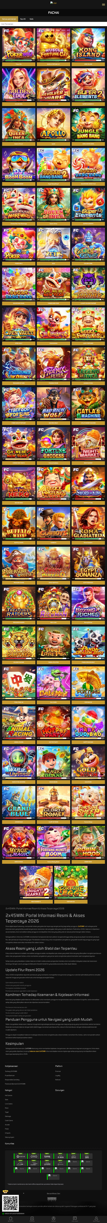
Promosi (58, 1071)
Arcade (7, 1125)
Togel (6, 1112)
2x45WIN (81, 926)
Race (6, 1108)
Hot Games (8, 1095)
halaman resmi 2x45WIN (38, 1051)
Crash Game (9, 1120)
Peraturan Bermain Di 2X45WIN (15, 1084)
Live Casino (8, 1104)
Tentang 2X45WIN (11, 1071)
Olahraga (8, 1116)
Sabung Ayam (9, 1137)
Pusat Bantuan (10, 1075)
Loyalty (57, 1075)
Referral (57, 1080)
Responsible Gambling (12, 1080)
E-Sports (7, 1133)
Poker (7, 1129)
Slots (6, 1100)
